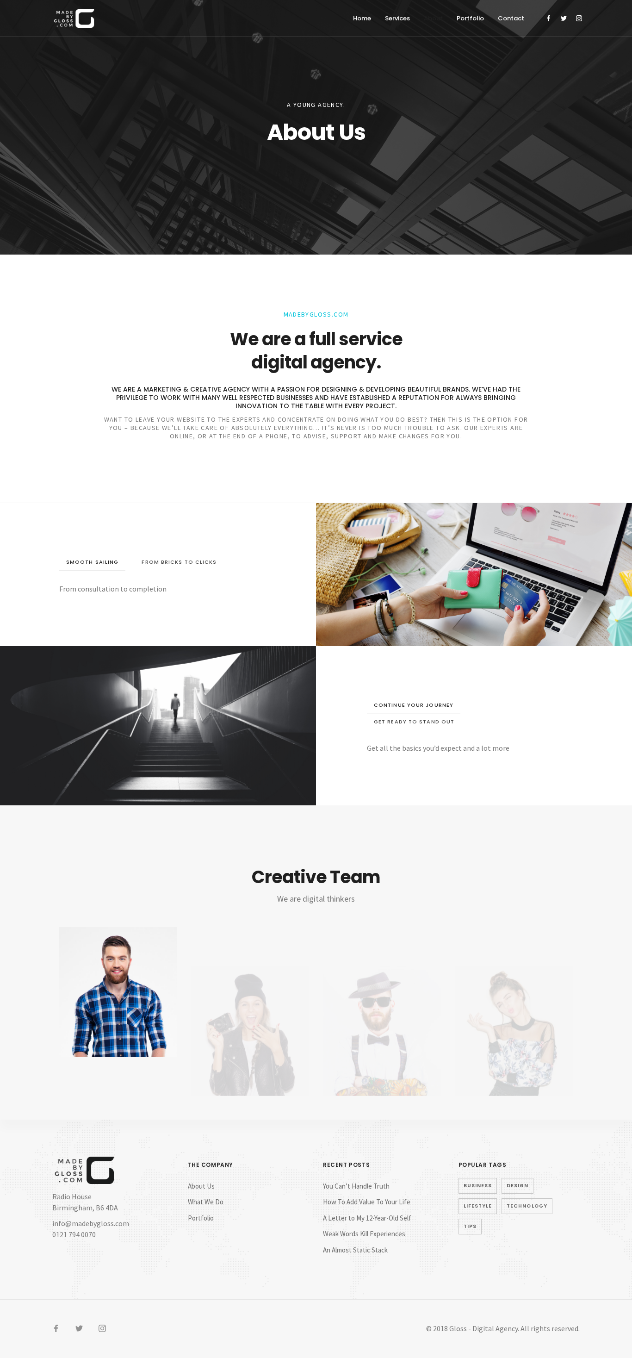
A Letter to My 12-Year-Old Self (367, 1218)
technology (527, 1205)
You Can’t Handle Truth (356, 1186)
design (517, 1185)
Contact (511, 18)
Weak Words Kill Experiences (364, 1233)
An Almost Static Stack (355, 1250)
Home (362, 18)
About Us (201, 1186)
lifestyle (478, 1205)
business (478, 1185)
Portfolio (470, 18)
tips (470, 1226)
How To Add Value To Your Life (366, 1201)
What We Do (205, 1201)
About (433, 18)
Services (397, 18)
